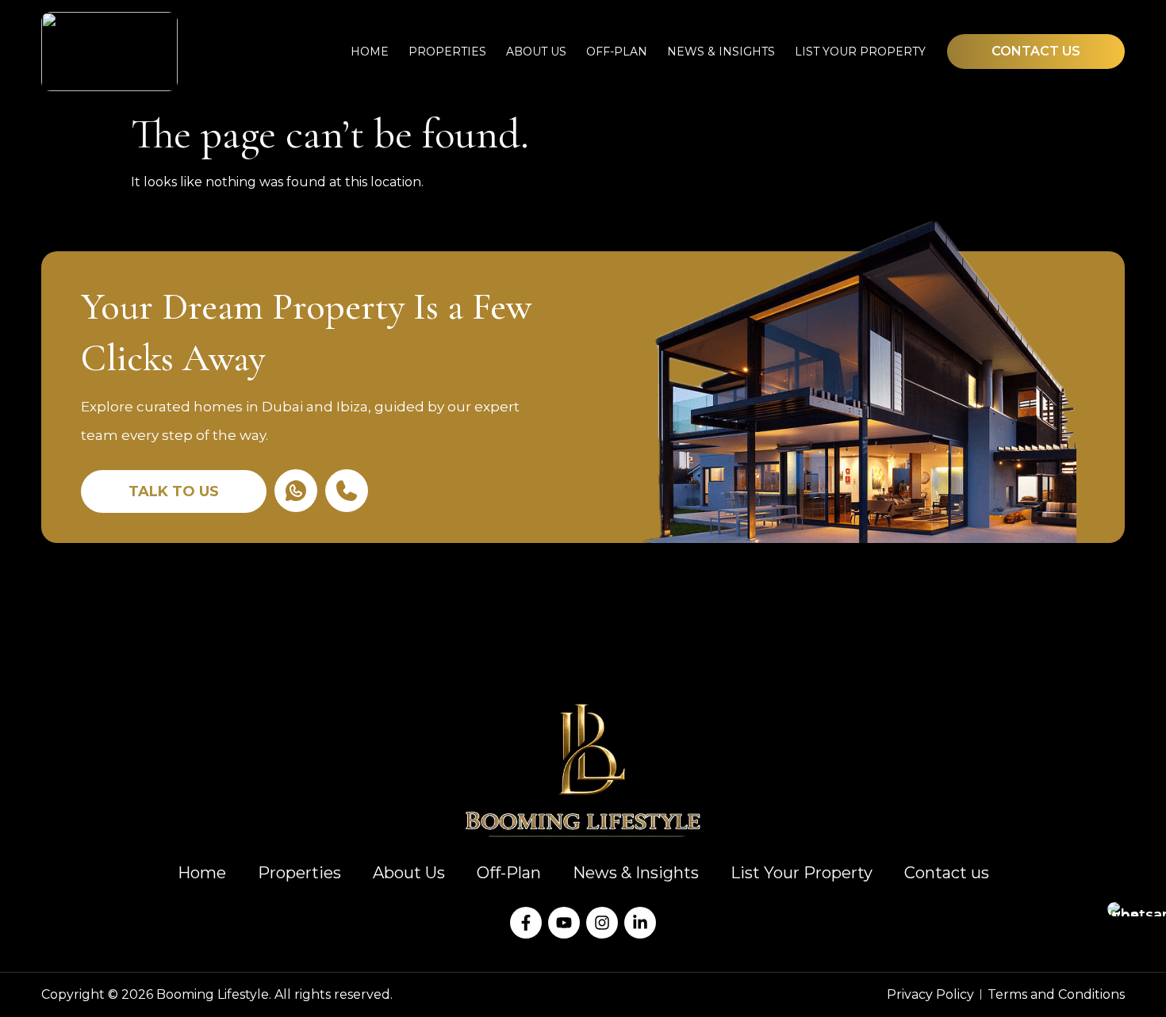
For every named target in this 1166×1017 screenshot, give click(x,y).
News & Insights (721, 51)
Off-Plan (616, 51)
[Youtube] (564, 923)
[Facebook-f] (526, 923)
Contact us (946, 872)
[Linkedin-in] (640, 923)
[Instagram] (602, 923)
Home (370, 51)
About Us (536, 51)
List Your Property (860, 51)
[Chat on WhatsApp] (1129, 909)
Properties (447, 51)
